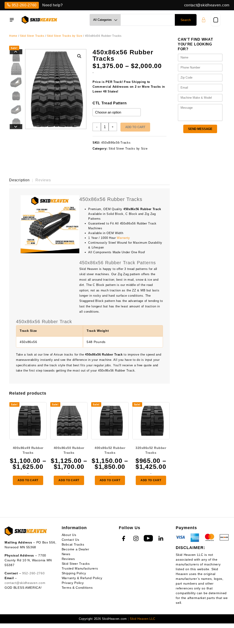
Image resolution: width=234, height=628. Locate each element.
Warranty (123, 238)
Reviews (68, 559)
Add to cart (135, 127)
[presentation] (16, 51)
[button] (79, 56)
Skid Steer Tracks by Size (64, 35)
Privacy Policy (73, 583)
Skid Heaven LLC (142, 618)
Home (13, 35)
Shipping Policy (74, 573)
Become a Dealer (75, 549)
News (66, 554)
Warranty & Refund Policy (82, 578)
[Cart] (215, 20)
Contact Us (70, 539)
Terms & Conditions (77, 587)
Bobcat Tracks (73, 544)
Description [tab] (19, 180)
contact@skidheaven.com (206, 5)
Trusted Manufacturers (80, 568)
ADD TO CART (28, 480)
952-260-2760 (24, 5)
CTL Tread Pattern (110, 103)
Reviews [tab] (43, 180)
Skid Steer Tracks (32, 35)
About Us (69, 535)
